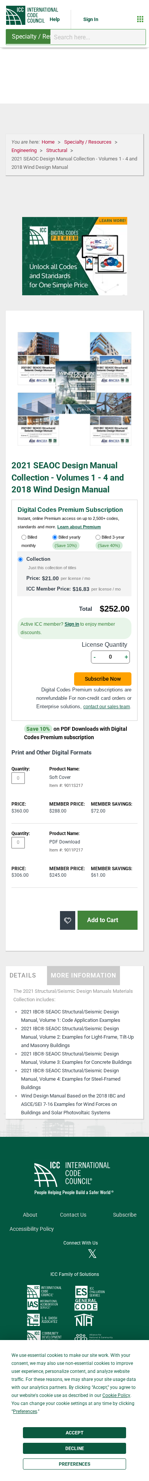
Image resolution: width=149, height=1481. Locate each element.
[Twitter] (92, 1254)
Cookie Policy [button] (116, 1395)
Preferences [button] (25, 1411)
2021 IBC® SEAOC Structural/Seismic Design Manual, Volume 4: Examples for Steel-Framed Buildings (70, 1079)
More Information (83, 975)
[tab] (26, 975)
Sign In (90, 19)
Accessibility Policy (32, 1229)
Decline (74, 1448)
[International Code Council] (32, 15)
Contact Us (73, 1215)
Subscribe (124, 1215)
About (30, 1215)
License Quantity (104, 644)
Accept (74, 1433)
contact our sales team (106, 706)
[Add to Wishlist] (67, 920)
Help (55, 19)
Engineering (24, 150)
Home (49, 142)
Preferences (74, 1464)
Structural (57, 150)
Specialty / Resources (88, 142)
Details (23, 975)
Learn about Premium (79, 526)
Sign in (72, 624)
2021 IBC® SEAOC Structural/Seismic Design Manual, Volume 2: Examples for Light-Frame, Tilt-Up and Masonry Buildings (77, 1037)
